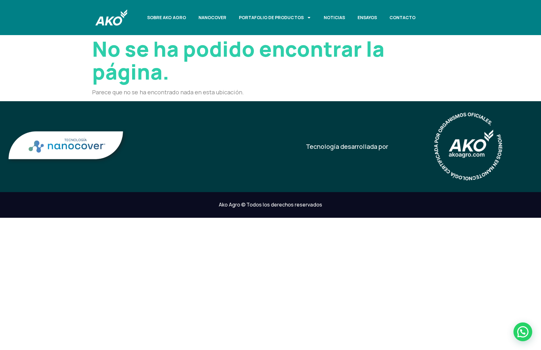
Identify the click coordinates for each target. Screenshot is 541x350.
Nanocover (212, 17)
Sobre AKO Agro (166, 17)
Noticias (334, 17)
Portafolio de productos (271, 17)
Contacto (402, 17)
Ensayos (367, 17)
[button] (522, 331)
